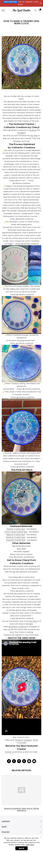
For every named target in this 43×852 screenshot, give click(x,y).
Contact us (9, 752)
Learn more (30, 845)
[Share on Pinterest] (19, 761)
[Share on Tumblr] (24, 761)
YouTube (22, 743)
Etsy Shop (34, 135)
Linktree (18, 635)
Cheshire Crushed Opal (15, 529)
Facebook (32, 130)
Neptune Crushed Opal (15, 534)
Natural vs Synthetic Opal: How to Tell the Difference (21, 809)
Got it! (21, 848)
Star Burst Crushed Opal (15, 537)
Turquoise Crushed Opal (15, 540)
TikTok (35, 740)
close (40, 3)
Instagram (21, 133)
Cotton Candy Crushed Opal (15, 532)
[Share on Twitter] (14, 761)
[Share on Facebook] (9, 761)
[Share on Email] (34, 761)
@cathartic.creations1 (17, 627)
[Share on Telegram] (29, 761)
